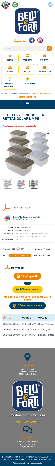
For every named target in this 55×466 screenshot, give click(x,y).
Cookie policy (37, 463)
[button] (27, 102)
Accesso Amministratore (27, 422)
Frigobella (34, 233)
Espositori (13, 94)
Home (4, 94)
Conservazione (25, 94)
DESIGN (27, 72)
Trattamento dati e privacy (22, 463)
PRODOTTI (27, 60)
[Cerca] (49, 48)
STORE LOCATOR (27, 83)
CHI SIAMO (10, 72)
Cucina (42, 236)
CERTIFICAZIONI (44, 72)
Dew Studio (48, 459)
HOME (10, 60)
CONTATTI (44, 60)
